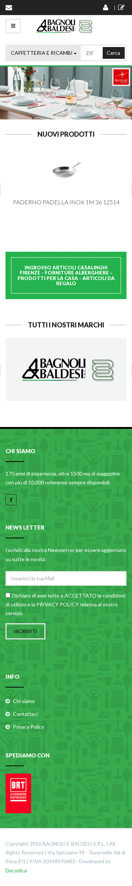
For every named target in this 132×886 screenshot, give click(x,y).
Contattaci (25, 714)
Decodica (16, 870)
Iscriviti (25, 631)
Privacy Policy (28, 727)
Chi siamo (24, 701)
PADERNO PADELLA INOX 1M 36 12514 (66, 201)
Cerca (113, 53)
